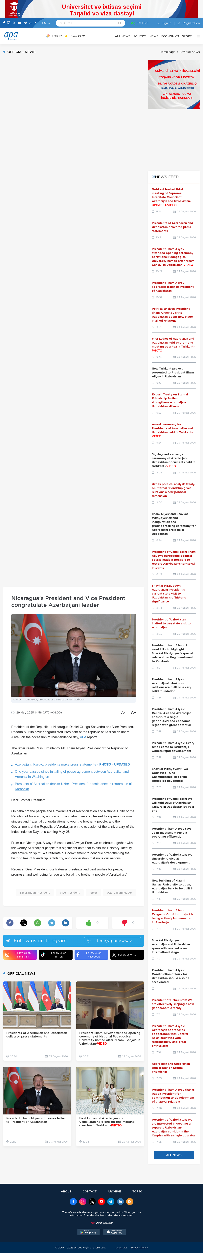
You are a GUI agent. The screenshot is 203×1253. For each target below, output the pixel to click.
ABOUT (66, 1191)
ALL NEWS (122, 36)
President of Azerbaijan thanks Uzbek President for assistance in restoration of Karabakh (73, 786)
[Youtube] (19, 23)
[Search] (119, 23)
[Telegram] (25, 23)
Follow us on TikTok (58, 954)
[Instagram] (8, 23)
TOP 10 (137, 1191)
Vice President (70, 892)
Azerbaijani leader (119, 892)
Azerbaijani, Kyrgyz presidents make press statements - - (72, 764)
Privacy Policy (139, 1247)
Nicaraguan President (35, 892)
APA (83, 737)
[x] (92, 1202)
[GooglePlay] (88, 1232)
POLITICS (140, 36)
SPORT (187, 36)
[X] (14, 23)
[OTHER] (197, 36)
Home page (167, 51)
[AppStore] (114, 1232)
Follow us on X (127, 954)
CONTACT (90, 1191)
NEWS (153, 36)
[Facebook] (4, 23)
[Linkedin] (30, 23)
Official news (190, 52)
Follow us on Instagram (23, 954)
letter (93, 892)
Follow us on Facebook (93, 954)
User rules (121, 1247)
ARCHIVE (114, 1191)
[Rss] (35, 23)
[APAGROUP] (101, 1223)
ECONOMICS (170, 36)
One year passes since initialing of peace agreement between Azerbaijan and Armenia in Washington (72, 774)
